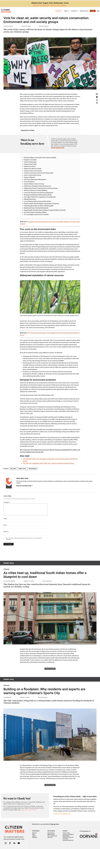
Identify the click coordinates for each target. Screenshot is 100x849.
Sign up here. (55, 824)
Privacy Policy (66, 833)
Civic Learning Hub (52, 836)
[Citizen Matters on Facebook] (10, 843)
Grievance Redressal (68, 840)
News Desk (9, 26)
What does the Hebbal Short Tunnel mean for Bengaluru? (50, 5)
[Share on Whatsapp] (97, 100)
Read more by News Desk (23, 485)
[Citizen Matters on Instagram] (6, 843)
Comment (7, 502)
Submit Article (84, 11)
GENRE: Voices (22, 468)
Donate (93, 11)
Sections (74, 11)
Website (6, 531)
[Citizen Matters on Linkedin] (14, 843)
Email (6, 525)
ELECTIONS (13, 468)
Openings (34, 837)
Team (33, 834)
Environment (43, 26)
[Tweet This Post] (97, 97)
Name (6, 518)
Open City (49, 837)
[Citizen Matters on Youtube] (19, 843)
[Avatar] (9, 483)
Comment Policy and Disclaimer (68, 838)
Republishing (66, 836)
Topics (66, 11)
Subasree (8, 697)
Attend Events (51, 834)
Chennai (6, 569)
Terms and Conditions (68, 834)
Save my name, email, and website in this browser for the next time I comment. (24, 538)
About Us (34, 833)
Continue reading (50, 668)
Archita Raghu (10, 581)
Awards (34, 836)
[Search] (98, 11)
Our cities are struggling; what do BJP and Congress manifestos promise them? (48, 463)
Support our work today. (28, 810)
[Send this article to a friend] (97, 94)
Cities (58, 11)
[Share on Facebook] (97, 103)
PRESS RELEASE (32, 468)
